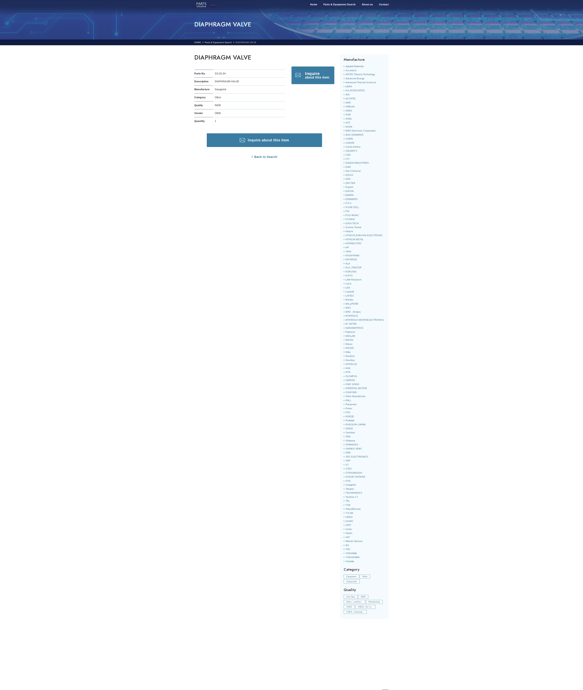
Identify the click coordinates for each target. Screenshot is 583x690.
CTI (347, 159)
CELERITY (351, 151)
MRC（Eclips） (354, 312)
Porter (349, 408)
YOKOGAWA (353, 557)
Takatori (350, 489)
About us (367, 4)
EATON (350, 191)
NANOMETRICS (354, 328)
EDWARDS (352, 199)
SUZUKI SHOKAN (355, 476)
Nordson (350, 356)
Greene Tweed (353, 227)
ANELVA (350, 106)
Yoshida (350, 561)
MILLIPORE (352, 303)
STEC (349, 468)
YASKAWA (351, 553)
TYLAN (349, 513)
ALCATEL (351, 98)
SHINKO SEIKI (354, 448)
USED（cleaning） (355, 612)
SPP (348, 460)
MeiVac (349, 299)
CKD (348, 155)
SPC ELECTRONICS (357, 456)
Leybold (350, 291)
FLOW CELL (352, 207)
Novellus (350, 360)
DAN (348, 167)
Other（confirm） (354, 602)
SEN (348, 436)
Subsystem (351, 581)
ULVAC (349, 521)
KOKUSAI (351, 271)
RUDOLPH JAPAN (356, 424)
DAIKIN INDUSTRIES (357, 163)
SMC (348, 452)
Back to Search (265, 157)
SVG (348, 481)
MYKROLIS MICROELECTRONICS (365, 320)
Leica (348, 283)
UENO (349, 517)
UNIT (348, 525)
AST (348, 122)
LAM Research (353, 279)
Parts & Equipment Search (339, 4)
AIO (348, 94)
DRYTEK (350, 183)
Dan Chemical (353, 171)
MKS (348, 307)
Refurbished (374, 602)
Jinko (348, 251)
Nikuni (349, 344)
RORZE (350, 416)
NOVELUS (351, 364)
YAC (348, 549)
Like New (350, 597)
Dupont (349, 187)
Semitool (350, 432)
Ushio (349, 529)
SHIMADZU (352, 444)
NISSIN (350, 348)
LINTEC (350, 295)
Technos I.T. (352, 497)
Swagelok (351, 484)
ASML (349, 118)
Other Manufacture (356, 396)
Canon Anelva (353, 146)
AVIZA (349, 126)
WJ (347, 545)
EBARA (350, 195)
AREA (349, 110)
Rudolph (350, 420)
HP (347, 247)
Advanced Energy (355, 78)
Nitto (348, 352)
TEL (348, 501)
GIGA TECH (352, 223)
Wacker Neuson (354, 541)
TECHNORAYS (354, 493)
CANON (350, 143)
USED (349, 607)
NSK (348, 368)
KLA (348, 263)
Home (313, 4)
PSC (348, 412)
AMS (348, 102)
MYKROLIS (352, 315)
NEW (363, 597)
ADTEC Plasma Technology (360, 74)
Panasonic (351, 404)
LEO (348, 287)
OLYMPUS (351, 376)
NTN (348, 372)
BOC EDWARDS (355, 134)
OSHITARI (351, 392)
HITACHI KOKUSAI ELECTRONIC (364, 235)
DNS (348, 179)
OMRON (350, 380)
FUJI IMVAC (352, 215)
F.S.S (348, 203)
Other (365, 576)
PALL (348, 400)
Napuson (350, 332)
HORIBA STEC (354, 243)
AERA (349, 86)
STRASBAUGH (354, 472)
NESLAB (350, 336)
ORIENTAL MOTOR (356, 388)
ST (347, 464)
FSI (347, 211)
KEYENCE (351, 259)
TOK (348, 505)
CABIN (349, 138)
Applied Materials (355, 66)
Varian (349, 533)
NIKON (349, 340)
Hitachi (349, 231)
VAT (348, 537)
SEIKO (349, 428)
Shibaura (350, 440)
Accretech (351, 70)
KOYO (349, 275)
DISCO (349, 175)
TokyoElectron (353, 509)
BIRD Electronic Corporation (361, 130)
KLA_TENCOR (353, 267)
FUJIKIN (350, 219)
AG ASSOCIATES (355, 90)
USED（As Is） (365, 607)
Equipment (351, 576)
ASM (348, 114)
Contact (384, 4)
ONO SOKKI (352, 384)
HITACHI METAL (355, 239)
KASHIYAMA (353, 255)
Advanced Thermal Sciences (361, 82)
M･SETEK (351, 324)
